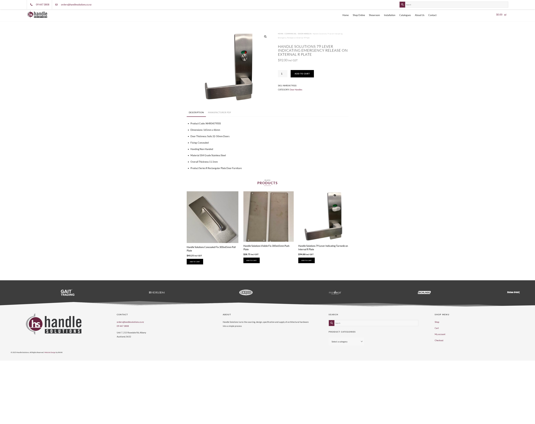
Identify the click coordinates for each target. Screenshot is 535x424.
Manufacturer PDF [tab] (219, 112)
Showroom (374, 15)
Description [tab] (196, 112)
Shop (437, 322)
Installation (389, 15)
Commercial (290, 34)
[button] (265, 36)
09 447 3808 (123, 326)
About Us (419, 15)
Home (345, 15)
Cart (437, 328)
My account (440, 334)
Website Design (50, 352)
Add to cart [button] (195, 261)
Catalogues (405, 15)
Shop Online (359, 15)
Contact (432, 15)
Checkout (439, 340)
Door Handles (305, 34)
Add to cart (302, 74)
